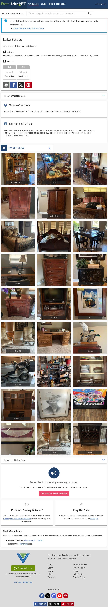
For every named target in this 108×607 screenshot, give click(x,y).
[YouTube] (59, 595)
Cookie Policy (79, 577)
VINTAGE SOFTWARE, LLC (29, 574)
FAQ (50, 564)
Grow (50, 571)
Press (75, 571)
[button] (54, 96)
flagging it (94, 518)
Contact (51, 577)
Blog (50, 574)
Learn (50, 568)
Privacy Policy (79, 568)
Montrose (23, 543)
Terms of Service (80, 564)
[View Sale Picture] (90, 169)
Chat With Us (25, 568)
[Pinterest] (65, 595)
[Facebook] (42, 595)
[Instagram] (53, 595)
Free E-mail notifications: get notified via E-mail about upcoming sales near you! (69, 556)
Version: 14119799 (23, 582)
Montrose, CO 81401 (34, 540)
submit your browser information (17, 518)
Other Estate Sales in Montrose (28, 28)
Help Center (78, 574)
